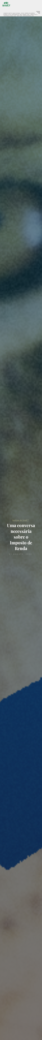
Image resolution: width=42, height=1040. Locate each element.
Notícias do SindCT (20, 520)
